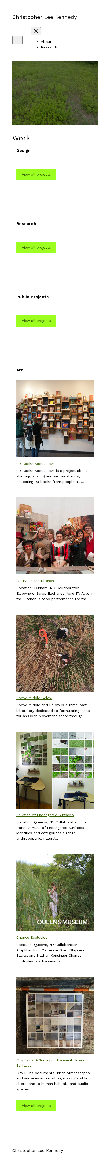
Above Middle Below (34, 698)
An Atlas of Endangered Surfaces (45, 815)
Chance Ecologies (31, 937)
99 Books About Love (35, 464)
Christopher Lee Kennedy (44, 17)
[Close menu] (36, 31)
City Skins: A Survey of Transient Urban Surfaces (50, 1062)
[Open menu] (17, 40)
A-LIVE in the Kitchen (35, 581)
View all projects (36, 174)
